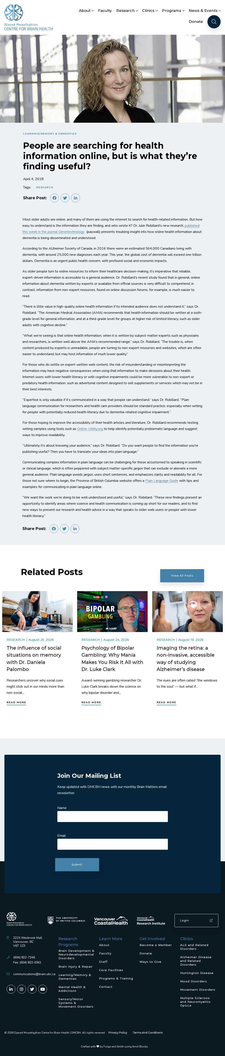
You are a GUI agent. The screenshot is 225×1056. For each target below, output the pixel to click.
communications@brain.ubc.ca (34, 974)
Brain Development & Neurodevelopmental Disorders (76, 954)
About (85, 10)
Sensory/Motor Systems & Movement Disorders (76, 1002)
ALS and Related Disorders (194, 946)
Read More (16, 702)
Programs (171, 10)
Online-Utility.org (90, 428)
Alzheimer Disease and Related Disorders (196, 960)
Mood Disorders (193, 981)
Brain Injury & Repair (75, 966)
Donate (196, 21)
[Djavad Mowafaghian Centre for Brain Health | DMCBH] (28, 17)
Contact (105, 986)
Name (62, 808)
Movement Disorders (197, 989)
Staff (103, 961)
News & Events (203, 10)
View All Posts (182, 575)
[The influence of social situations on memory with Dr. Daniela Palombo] (37, 611)
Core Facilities (111, 970)
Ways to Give (150, 961)
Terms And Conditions (147, 1032)
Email (61, 835)
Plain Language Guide (161, 480)
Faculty (105, 10)
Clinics (148, 10)
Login (184, 920)
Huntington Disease (197, 973)
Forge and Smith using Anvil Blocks (125, 1046)
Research (125, 10)
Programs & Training (116, 978)
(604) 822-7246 (24, 957)
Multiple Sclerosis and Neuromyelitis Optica (195, 1001)
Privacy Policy (118, 1032)
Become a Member (156, 945)
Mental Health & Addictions (72, 988)
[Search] (214, 21)
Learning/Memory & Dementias (50, 133)
